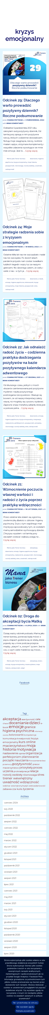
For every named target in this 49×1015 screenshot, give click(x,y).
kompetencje (30, 735)
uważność (38, 166)
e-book (40, 279)
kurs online (27, 742)
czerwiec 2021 (10, 891)
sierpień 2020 (10, 947)
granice (30, 727)
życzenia (28, 789)
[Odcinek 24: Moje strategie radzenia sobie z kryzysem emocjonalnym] (24, 199)
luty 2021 (8, 909)
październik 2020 (12, 935)
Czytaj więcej (31, 151)
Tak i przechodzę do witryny (25, 1003)
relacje (34, 771)
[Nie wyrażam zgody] (45, 986)
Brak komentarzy (15, 123)
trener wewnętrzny (18, 778)
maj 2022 (8, 834)
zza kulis (17, 789)
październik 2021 (12, 865)
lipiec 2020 (9, 953)
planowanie (30, 756)
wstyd (22, 668)
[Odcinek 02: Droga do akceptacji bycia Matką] (24, 589)
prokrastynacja (21, 771)
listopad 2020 (10, 928)
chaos (5, 723)
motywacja (37, 419)
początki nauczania (15, 760)
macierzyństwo (30, 664)
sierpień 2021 (10, 878)
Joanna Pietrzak (15, 120)
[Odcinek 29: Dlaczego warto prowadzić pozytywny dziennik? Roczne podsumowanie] (24, 73)
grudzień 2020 (11, 922)
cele (37, 719)
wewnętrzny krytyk (19, 786)
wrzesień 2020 (11, 941)
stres (35, 286)
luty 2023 (8, 809)
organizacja (33, 753)
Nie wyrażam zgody (25, 1007)
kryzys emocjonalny (20, 162)
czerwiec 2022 (11, 828)
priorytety (38, 423)
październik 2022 (12, 815)
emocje (7, 282)
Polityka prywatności (25, 1011)
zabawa (7, 789)
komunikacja (9, 738)
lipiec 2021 (9, 884)
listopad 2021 (10, 859)
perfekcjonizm (19, 423)
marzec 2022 (10, 840)
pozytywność (9, 166)
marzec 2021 (10, 903)
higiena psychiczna (17, 282)
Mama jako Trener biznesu (16, 159)
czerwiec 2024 (11, 802)
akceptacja (33, 548)
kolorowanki (29, 282)
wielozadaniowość (36, 786)
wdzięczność (9, 169)
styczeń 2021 (10, 916)
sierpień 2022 (10, 821)
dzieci (40, 661)
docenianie (34, 159)
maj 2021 (8, 897)
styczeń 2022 (10, 846)
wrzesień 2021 (10, 872)
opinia (22, 753)
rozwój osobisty (29, 166)
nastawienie (9, 423)
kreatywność (24, 738)
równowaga (19, 166)
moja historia (32, 162)
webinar (6, 786)
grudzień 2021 (10, 853)
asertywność (28, 719)
